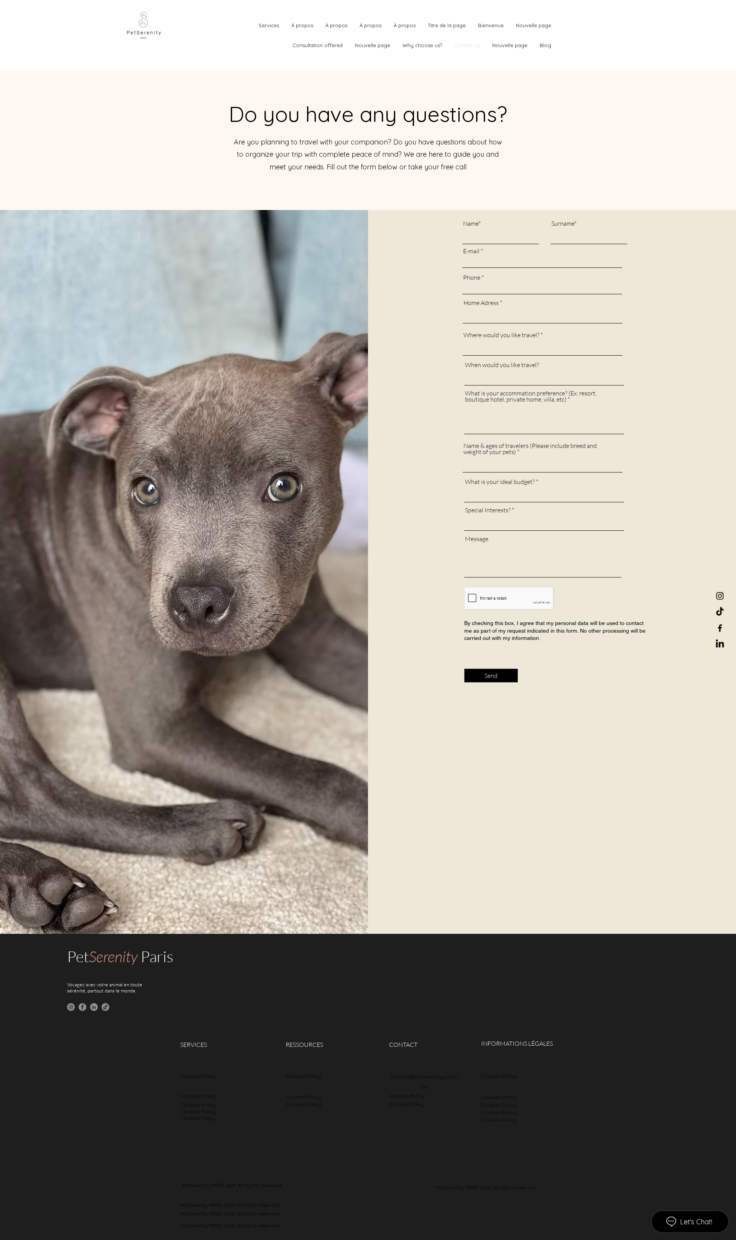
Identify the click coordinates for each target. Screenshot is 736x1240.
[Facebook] (720, 628)
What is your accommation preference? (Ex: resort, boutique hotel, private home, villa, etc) (530, 396)
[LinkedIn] (720, 644)
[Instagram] (720, 596)
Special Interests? (488, 510)
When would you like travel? (502, 365)
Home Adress (481, 303)
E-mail (471, 251)
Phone (471, 277)
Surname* (564, 223)
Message (476, 539)
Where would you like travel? (501, 335)
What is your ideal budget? (500, 482)
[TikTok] (720, 612)
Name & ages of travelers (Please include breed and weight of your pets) (530, 449)
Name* (472, 223)
